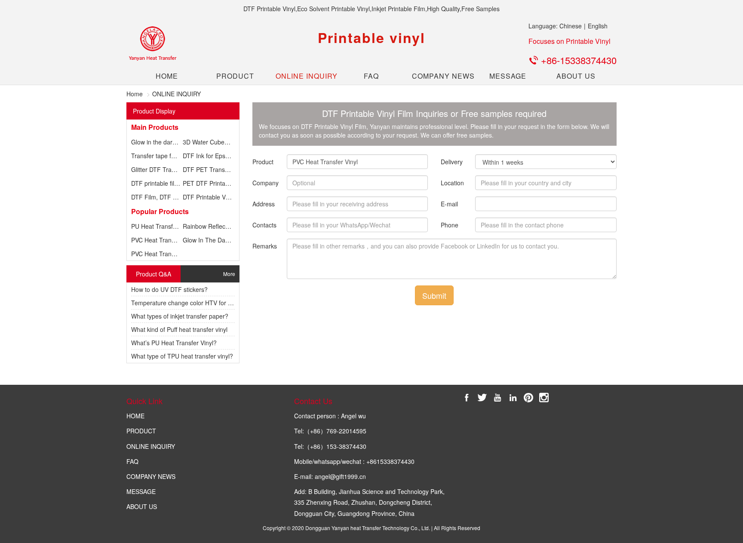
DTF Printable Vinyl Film (215, 197)
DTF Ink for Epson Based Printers (228, 155)
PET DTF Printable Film (215, 183)
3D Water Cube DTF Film (217, 142)
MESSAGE (507, 76)
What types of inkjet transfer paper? (179, 316)
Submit (434, 295)
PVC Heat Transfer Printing (167, 253)
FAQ (371, 76)
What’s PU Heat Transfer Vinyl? (174, 342)
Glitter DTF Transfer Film (165, 169)
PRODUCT (235, 76)
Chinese (570, 25)
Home (134, 93)
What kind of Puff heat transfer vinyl (179, 329)
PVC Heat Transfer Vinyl (163, 240)
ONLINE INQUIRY (303, 76)
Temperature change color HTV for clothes (189, 302)
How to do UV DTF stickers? (169, 289)
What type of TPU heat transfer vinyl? (182, 356)
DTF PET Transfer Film (214, 169)
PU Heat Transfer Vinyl (162, 226)
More (229, 273)
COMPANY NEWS (439, 76)
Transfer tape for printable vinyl (173, 155)
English (598, 25)
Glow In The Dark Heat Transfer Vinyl (233, 240)
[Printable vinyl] (152, 43)
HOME (167, 76)
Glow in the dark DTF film (165, 142)
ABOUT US (576, 76)
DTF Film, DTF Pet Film (163, 197)
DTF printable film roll (160, 183)
